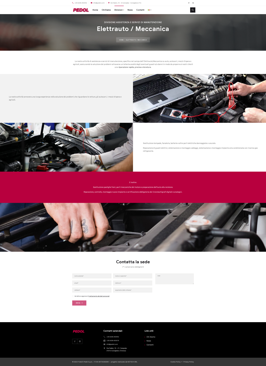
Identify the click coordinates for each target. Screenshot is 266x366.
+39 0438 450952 (81, 3)
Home (95, 10)
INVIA (78, 303)
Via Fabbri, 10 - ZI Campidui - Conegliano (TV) (125, 3)
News (130, 10)
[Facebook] (189, 3)
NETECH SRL (132, 362)
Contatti (140, 10)
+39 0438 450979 (113, 340)
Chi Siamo (106, 10)
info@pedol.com (99, 3)
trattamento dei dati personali (99, 296)
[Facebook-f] (74, 341)
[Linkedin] (192, 3)
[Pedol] (80, 10)
